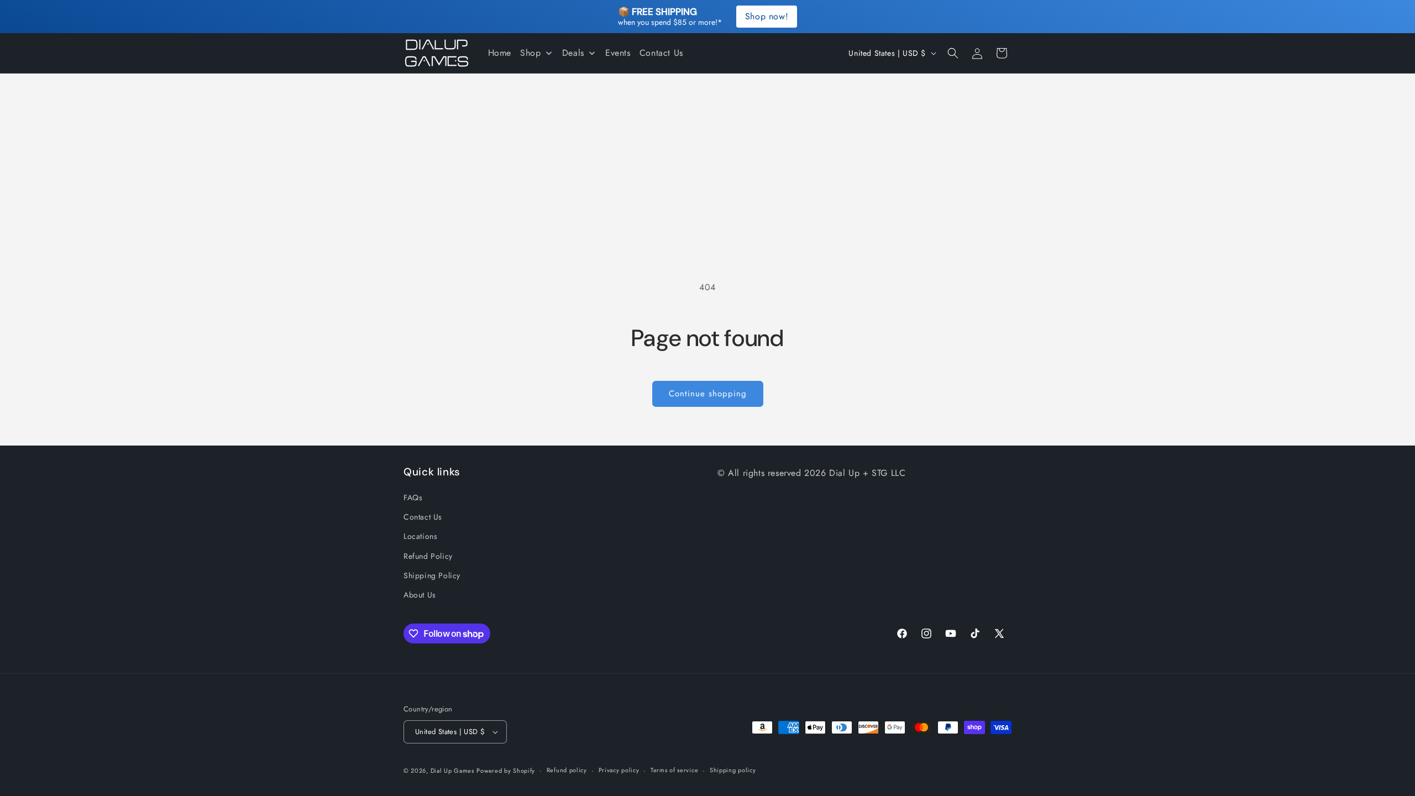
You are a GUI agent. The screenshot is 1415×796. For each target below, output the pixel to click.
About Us (419, 594)
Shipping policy (733, 770)
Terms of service (674, 770)
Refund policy (567, 770)
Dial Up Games (452, 770)
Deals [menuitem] (573, 52)
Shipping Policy (431, 575)
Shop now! (766, 16)
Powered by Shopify (505, 770)
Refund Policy (428, 556)
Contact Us (422, 516)
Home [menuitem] (499, 52)
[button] (953, 53)
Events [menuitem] (618, 52)
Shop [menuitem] (530, 52)
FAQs (412, 497)
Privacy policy (619, 770)
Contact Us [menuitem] (661, 52)
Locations (420, 536)
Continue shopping (708, 393)
